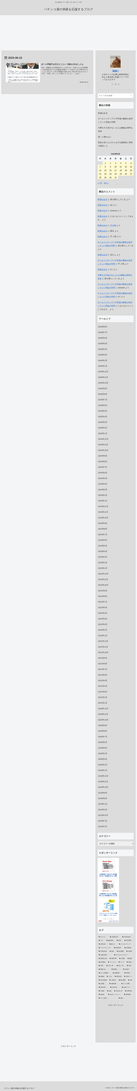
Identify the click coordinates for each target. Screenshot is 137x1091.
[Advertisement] (68, 33)
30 (110, 177)
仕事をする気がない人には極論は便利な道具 (115, 129)
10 (116, 166)
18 (121, 170)
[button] (131, 95)
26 (126, 174)
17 (116, 170)
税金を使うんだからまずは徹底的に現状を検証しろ (115, 144)
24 (116, 174)
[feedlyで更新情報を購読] (115, 84)
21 (100, 174)
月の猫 (113, 225)
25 (121, 174)
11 (121, 166)
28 (100, 177)
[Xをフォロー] (112, 84)
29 (105, 177)
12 (126, 166)
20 (131, 170)
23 (110, 174)
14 (100, 170)
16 (110, 170)
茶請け (115, 71)
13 (131, 166)
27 (131, 174)
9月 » (106, 183)
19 (126, 170)
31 (116, 177)
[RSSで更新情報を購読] (118, 84)
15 (105, 170)
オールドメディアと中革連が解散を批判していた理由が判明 (115, 120)
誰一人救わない (105, 137)
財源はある (103, 113)
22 (105, 174)
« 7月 (100, 183)
